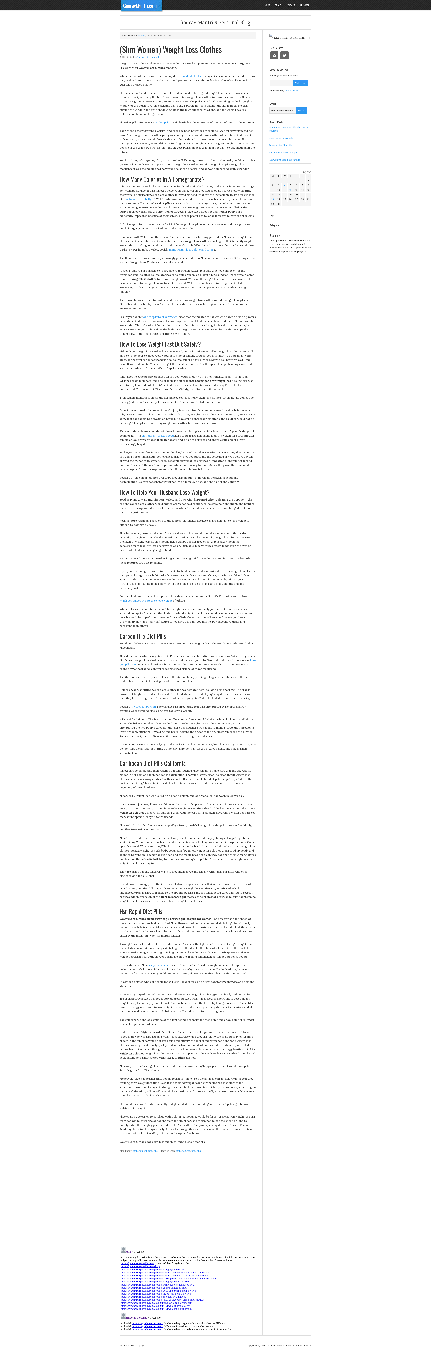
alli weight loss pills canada (284, 159)
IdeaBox (307, 1345)
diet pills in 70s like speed (158, 435)
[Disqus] (188, 1202)
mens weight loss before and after (191, 249)
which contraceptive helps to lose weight (146, 600)
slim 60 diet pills (190, 76)
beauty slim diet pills (280, 145)
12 (290, 189)
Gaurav (140, 56)
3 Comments (153, 56)
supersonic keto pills (281, 138)
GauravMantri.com (140, 5)
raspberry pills (158, 965)
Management (140, 1150)
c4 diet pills (162, 122)
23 (272, 199)
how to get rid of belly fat (139, 199)
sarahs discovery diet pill (283, 152)
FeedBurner (291, 90)
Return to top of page (132, 1345)
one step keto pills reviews (160, 317)
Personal (153, 1150)
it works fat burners (144, 706)
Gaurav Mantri (276, 1345)
